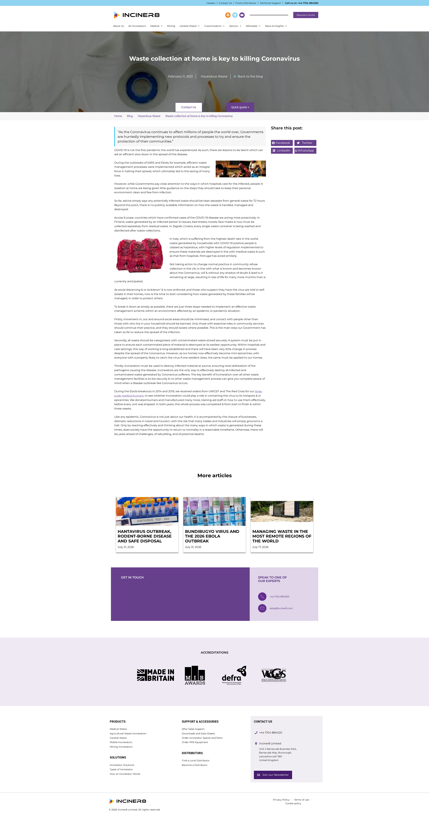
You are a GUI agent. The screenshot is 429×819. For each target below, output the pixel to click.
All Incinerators (137, 25)
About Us (118, 25)
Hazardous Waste (214, 76)
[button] (282, 143)
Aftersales (251, 25)
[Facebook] (228, 15)
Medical (154, 25)
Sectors (233, 25)
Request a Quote (306, 15)
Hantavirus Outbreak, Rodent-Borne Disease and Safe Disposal (145, 536)
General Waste (188, 25)
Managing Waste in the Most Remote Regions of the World (281, 536)
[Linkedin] (235, 15)
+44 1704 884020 (308, 3)
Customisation (213, 25)
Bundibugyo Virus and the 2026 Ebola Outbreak (212, 536)
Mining (171, 25)
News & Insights (274, 25)
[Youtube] (242, 15)
